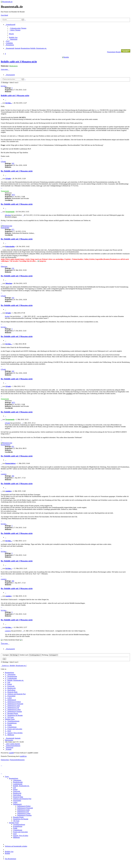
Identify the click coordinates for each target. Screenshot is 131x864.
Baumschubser (5, 445)
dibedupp (8, 215)
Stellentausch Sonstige (24, 815)
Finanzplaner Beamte (114, 52)
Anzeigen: (6, 655)
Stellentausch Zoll (23, 811)
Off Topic (16, 821)
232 (13, 268)
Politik (15, 828)
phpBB (11, 753)
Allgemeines (17, 780)
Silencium (4, 266)
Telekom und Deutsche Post (22, 799)
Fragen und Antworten (20, 832)
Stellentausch (17, 804)
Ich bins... (4, 86)
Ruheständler (5, 228)
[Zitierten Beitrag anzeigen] (23, 215)
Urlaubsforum (17, 830)
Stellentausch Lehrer (23, 813)
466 (13, 476)
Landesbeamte (17, 784)
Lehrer (15, 802)
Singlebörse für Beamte (20, 819)
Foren (7, 776)
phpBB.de (23, 756)
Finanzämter (17, 800)
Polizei (15, 789)
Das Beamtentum (10, 859)
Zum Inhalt (4, 15)
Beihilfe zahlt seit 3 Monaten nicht (19, 61)
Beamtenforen (13, 778)
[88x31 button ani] (125, 52)
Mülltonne (16, 837)
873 (13, 229)
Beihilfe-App (9, 851)
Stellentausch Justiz (23, 810)
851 (13, 446)
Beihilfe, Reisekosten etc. (21, 786)
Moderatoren (13, 66)
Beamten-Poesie (18, 817)
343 (13, 163)
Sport (15, 834)
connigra (3, 474)
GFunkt (3, 161)
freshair (7, 316)
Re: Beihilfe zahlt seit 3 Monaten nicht (17, 171)
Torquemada (5, 191)
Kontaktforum (17, 826)
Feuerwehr (16, 791)
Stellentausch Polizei (23, 806)
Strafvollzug (17, 795)
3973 (13, 195)
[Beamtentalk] (6, 2)
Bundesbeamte (18, 782)
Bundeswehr (17, 793)
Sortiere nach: (24, 655)
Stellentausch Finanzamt (25, 808)
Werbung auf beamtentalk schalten (16, 846)
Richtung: (45, 655)
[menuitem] (17, 28)
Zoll (14, 787)
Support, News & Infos (20, 835)
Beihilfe (7, 853)
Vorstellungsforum (19, 824)
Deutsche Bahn (18, 797)
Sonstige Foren (14, 823)
